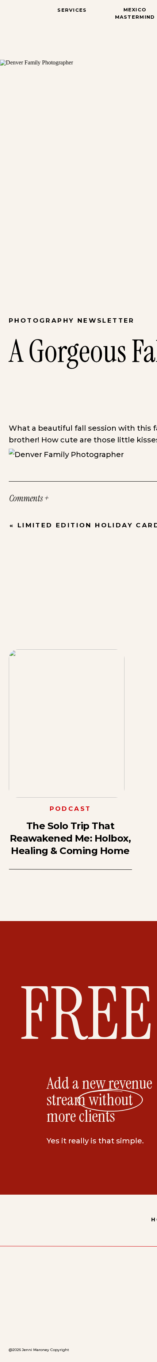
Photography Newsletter (72, 320)
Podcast (70, 808)
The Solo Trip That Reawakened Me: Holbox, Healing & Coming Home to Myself (70, 844)
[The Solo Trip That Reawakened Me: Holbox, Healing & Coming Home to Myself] (67, 723)
